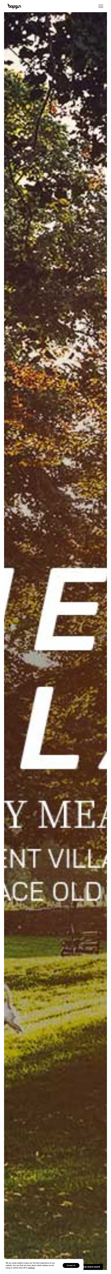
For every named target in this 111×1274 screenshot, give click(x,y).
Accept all (71, 1265)
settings (31, 1268)
